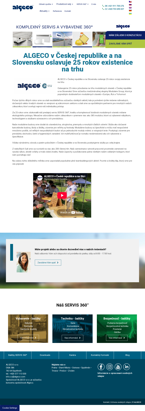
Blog (127, 358)
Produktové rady (64, 4)
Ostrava (75, 370)
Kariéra (72, 358)
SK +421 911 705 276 (114, 6)
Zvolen (71, 373)
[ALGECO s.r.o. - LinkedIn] (127, 370)
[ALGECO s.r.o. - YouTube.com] (119, 370)
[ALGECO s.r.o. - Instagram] (110, 370)
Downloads (45, 358)
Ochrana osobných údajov (120, 405)
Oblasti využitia (45, 4)
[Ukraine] (130, 14)
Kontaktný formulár (100, 358)
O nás (93, 4)
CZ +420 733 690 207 (114, 9)
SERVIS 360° (82, 4)
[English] (130, 7)
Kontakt (68, 11)
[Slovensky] (130, 4)
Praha (54, 370)
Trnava (55, 373)
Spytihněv (85, 370)
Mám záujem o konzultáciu (125, 35)
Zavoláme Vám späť (120, 43)
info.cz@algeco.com (15, 379)
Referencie (57, 11)
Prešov (63, 373)
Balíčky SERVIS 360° (17, 358)
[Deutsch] (130, 10)
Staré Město (64, 370)
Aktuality (44, 11)
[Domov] (24, 8)
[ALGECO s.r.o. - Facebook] (102, 370)
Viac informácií (26, 340)
